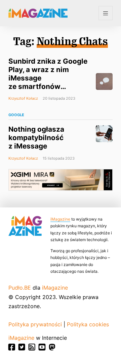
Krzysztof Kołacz (23, 98)
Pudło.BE (19, 287)
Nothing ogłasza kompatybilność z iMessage (36, 137)
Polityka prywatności (35, 324)
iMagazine (60, 219)
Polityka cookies (88, 324)
